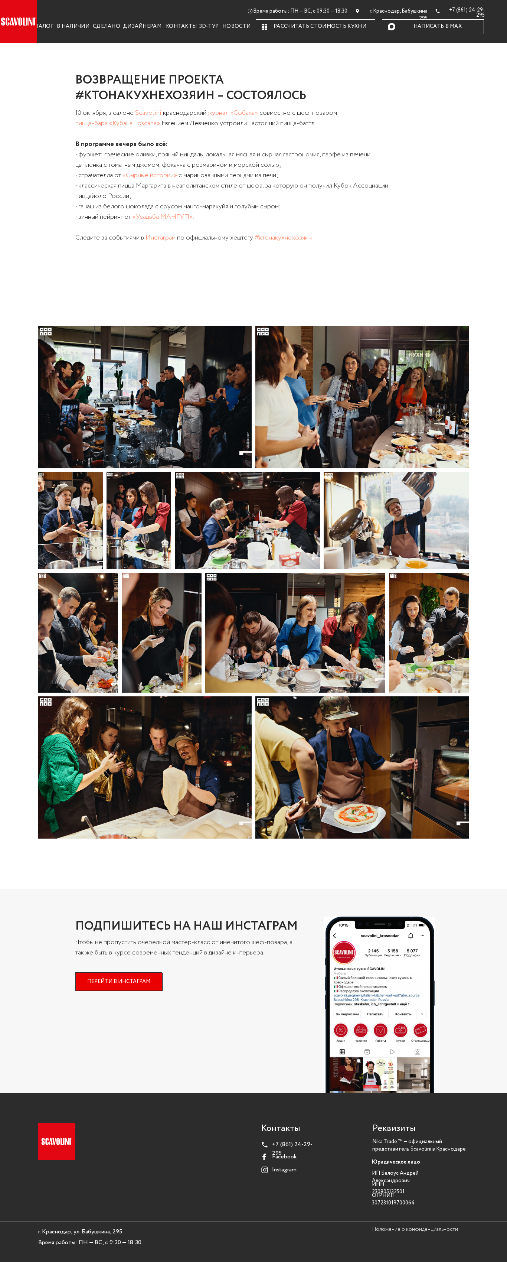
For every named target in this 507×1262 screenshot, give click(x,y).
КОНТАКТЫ (181, 26)
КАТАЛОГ (40, 26)
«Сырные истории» (149, 175)
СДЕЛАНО (106, 26)
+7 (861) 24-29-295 (467, 12)
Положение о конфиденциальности (415, 1229)
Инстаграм (160, 237)
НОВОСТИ (236, 26)
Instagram (284, 1170)
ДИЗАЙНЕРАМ (142, 26)
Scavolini (148, 113)
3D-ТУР (209, 26)
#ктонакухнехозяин (283, 237)
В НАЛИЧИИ (73, 26)
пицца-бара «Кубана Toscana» (117, 123)
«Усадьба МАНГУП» (163, 217)
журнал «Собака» (233, 113)
